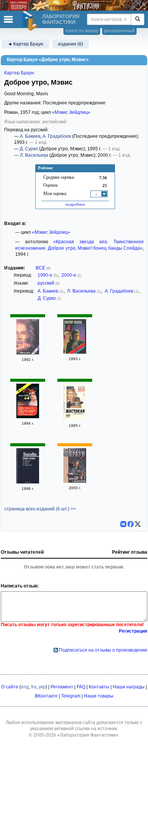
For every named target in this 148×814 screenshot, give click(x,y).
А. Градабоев (57, 136)
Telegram (70, 696)
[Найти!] (137, 19)
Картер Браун (19, 73)
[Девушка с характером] (75, 481)
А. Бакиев (30, 136)
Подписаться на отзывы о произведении (103, 650)
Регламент (61, 687)
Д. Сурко (29, 148)
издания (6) (70, 44)
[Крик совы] (28, 482)
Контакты (99, 687)
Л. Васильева (34, 155)
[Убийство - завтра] (28, 353)
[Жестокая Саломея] (75, 419)
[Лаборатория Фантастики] (30, 21)
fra (33, 687)
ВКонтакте (46, 696)
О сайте (9, 687)
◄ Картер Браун (25, 44)
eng (25, 687)
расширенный (119, 30)
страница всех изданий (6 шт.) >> (40, 509)
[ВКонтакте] (123, 524)
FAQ (81, 687)
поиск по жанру (81, 30)
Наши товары (98, 696)
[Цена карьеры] (75, 352)
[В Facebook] (131, 524)
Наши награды (129, 687)
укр (42, 687)
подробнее (75, 204)
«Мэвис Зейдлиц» (71, 112)
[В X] (138, 524)
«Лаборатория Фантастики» (87, 735)
